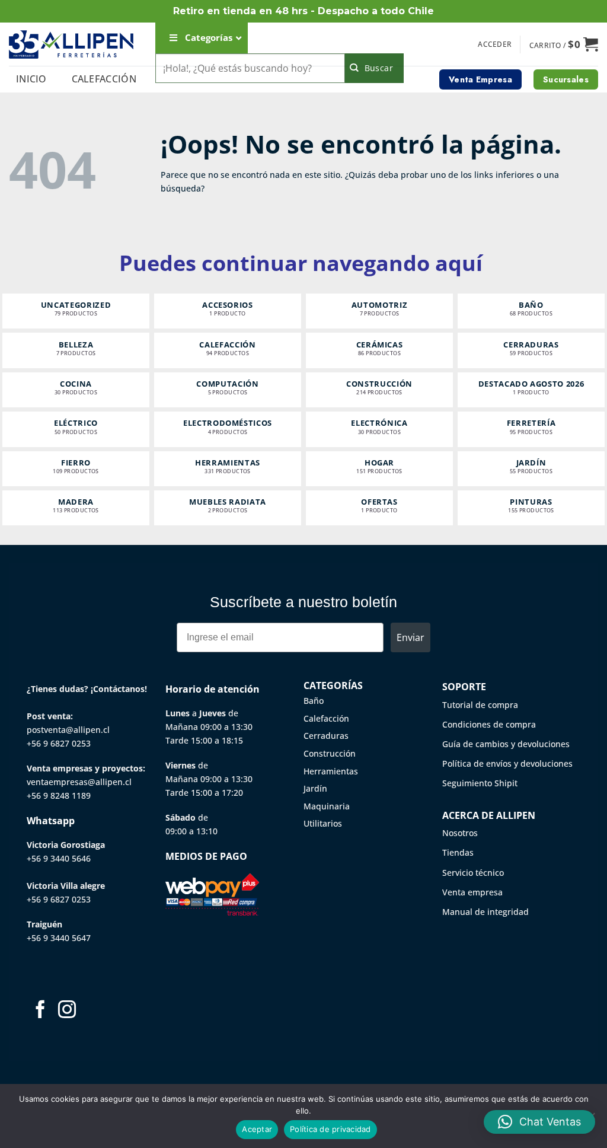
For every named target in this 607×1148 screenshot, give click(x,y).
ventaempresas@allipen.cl (79, 781)
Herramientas (331, 771)
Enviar (410, 637)
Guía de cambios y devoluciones (506, 744)
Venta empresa (472, 892)
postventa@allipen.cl (68, 729)
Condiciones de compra (489, 724)
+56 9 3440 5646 (59, 858)
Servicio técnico (473, 872)
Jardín (315, 788)
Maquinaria (327, 806)
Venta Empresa (480, 79)
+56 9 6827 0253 (59, 743)
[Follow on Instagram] (67, 1011)
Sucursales (566, 79)
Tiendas (458, 852)
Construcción (330, 753)
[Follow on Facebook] (40, 1011)
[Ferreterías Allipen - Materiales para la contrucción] (71, 44)
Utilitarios (323, 823)
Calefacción (104, 78)
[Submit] (374, 68)
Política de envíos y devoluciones (507, 763)
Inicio (31, 78)
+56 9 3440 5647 (59, 937)
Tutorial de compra (480, 704)
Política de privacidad (330, 1129)
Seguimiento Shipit (479, 783)
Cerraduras (326, 735)
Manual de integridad (485, 911)
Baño (314, 700)
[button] (495, 44)
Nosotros (460, 832)
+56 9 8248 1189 (59, 795)
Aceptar (257, 1129)
